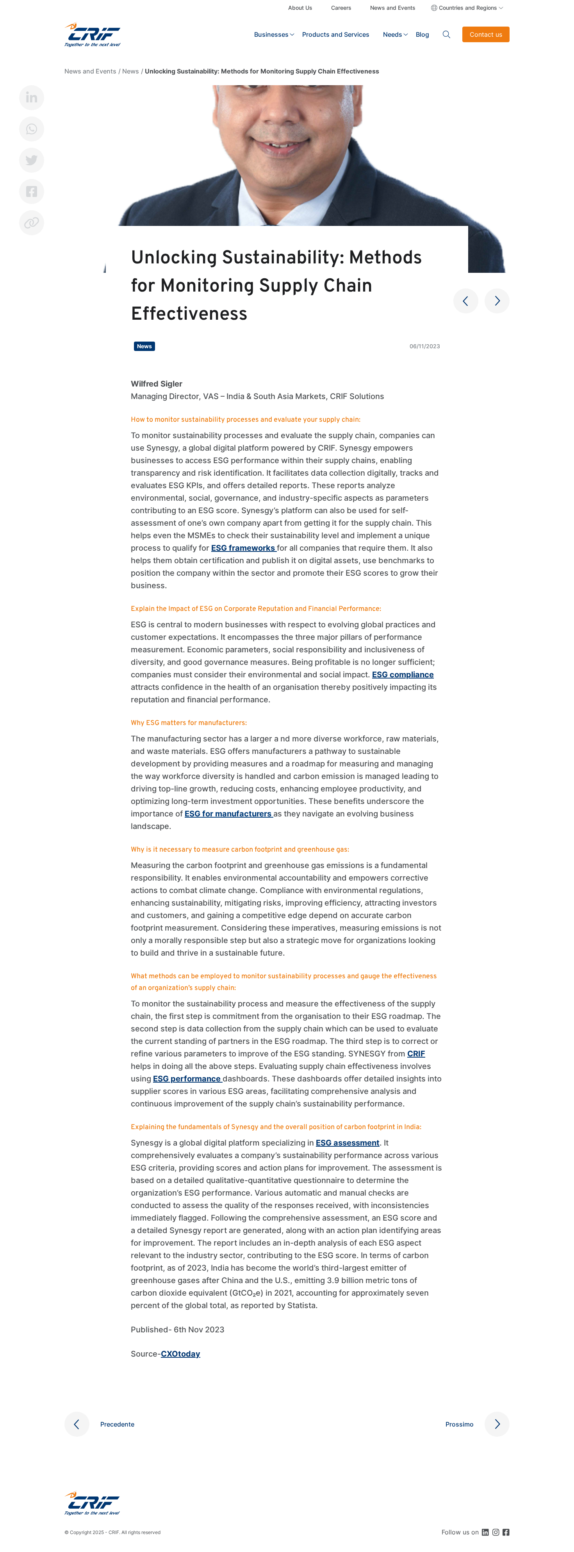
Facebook (31, 191)
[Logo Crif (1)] (92, 1503)
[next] (497, 300)
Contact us (486, 34)
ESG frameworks (244, 548)
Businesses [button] (271, 34)
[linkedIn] (485, 1532)
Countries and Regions (468, 7)
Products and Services (335, 34)
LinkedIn (31, 97)
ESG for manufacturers (229, 813)
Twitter (31, 160)
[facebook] (506, 1532)
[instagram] (495, 1532)
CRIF (416, 1053)
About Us (300, 7)
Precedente (117, 1424)
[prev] (465, 300)
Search (447, 34)
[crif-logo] (92, 34)
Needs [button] (392, 34)
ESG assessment (348, 1142)
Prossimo (460, 1424)
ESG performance (188, 1078)
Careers (341, 7)
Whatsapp (31, 128)
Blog (422, 34)
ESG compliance (403, 674)
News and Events (392, 7)
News (130, 71)
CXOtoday (180, 1354)
